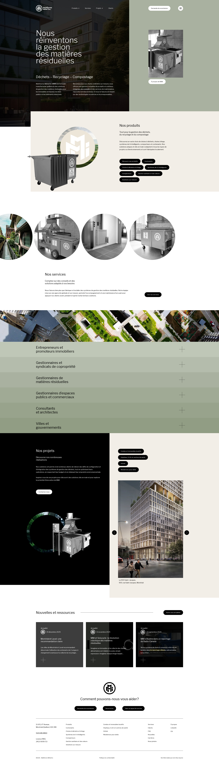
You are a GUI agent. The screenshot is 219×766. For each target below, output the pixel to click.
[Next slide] (186, 532)
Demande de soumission (159, 8)
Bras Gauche (179, 758)
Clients (110, 8)
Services (88, 8)
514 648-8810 (41, 733)
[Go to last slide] (114, 532)
